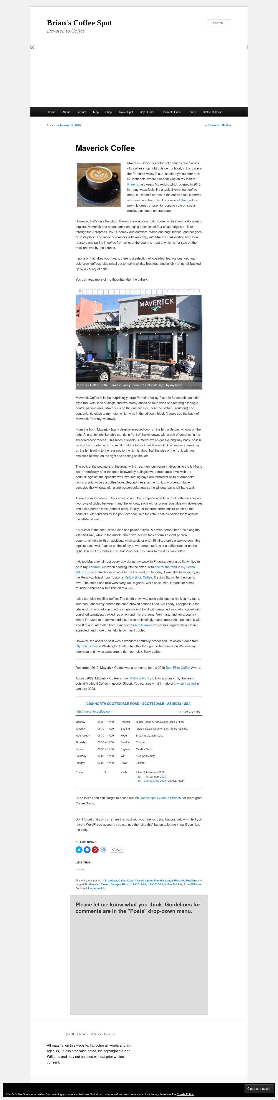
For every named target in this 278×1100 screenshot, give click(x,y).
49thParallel (91, 884)
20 (150, 290)
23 (161, 290)
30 (187, 290)
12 (120, 290)
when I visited (186, 683)
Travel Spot (126, 112)
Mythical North (139, 678)
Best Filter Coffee (178, 667)
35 (84, 293)
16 (135, 290)
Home (51, 112)
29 (183, 290)
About (66, 112)
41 (106, 293)
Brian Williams (193, 884)
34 (80, 293)
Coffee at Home (212, 112)
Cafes (122, 880)
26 (172, 290)
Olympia (116, 884)
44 (117, 293)
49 (135, 293)
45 (120, 293)
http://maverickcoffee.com (94, 711)
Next (226, 125)
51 (143, 293)
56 (161, 293)
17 (139, 290)
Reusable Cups (171, 112)
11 (117, 290)
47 (128, 293)
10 (113, 290)
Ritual (183, 200)
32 (194, 290)
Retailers (191, 880)
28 (180, 290)
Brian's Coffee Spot (79, 22)
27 (176, 290)
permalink (99, 888)
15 (132, 290)
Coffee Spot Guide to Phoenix (161, 797)
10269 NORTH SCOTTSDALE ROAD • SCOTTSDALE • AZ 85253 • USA (138, 703)
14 (128, 290)
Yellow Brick (172, 884)
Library (191, 112)
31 (191, 290)
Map (96, 112)
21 (154, 290)
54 (154, 293)
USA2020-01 (155, 884)
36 (87, 293)
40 (102, 293)
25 (168, 290)
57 (165, 293)
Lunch (169, 880)
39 (98, 293)
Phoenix (133, 184)
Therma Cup (97, 566)
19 (146, 290)
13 (124, 290)
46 (124, 293)
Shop (108, 112)
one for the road (166, 566)
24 (165, 290)
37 (91, 293)
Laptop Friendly (154, 880)
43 (113, 293)
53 (150, 293)
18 (143, 290)
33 (198, 290)
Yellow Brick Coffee (138, 577)
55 (157, 293)
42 (109, 293)
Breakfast (111, 880)
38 (95, 293)
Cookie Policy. (185, 1094)
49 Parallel (143, 625)
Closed (139, 880)
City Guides (147, 112)
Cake (130, 880)
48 (132, 293)
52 (146, 293)
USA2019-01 (138, 884)
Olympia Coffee (87, 646)
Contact (81, 112)
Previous (211, 125)
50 (139, 293)
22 (157, 290)
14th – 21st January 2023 (151, 780)
